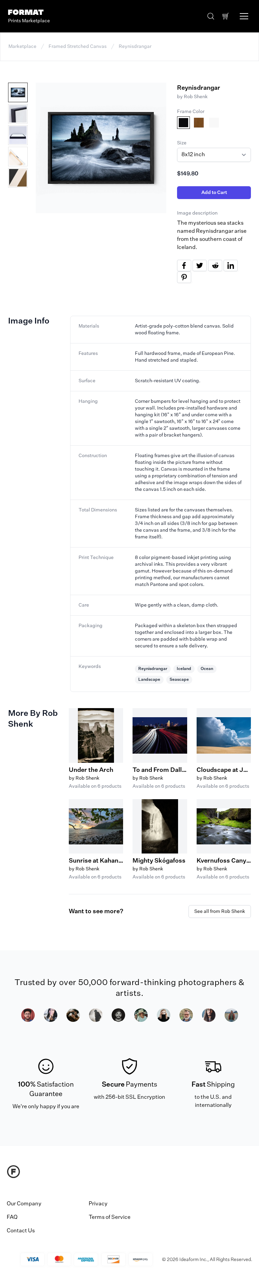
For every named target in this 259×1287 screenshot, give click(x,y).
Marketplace (22, 46)
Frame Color (190, 111)
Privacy (98, 1204)
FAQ (12, 1217)
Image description (197, 213)
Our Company (24, 1204)
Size (181, 143)
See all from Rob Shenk (219, 911)
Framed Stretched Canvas (78, 46)
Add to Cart (214, 192)
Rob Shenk (196, 96)
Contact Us (21, 1231)
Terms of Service (110, 1217)
